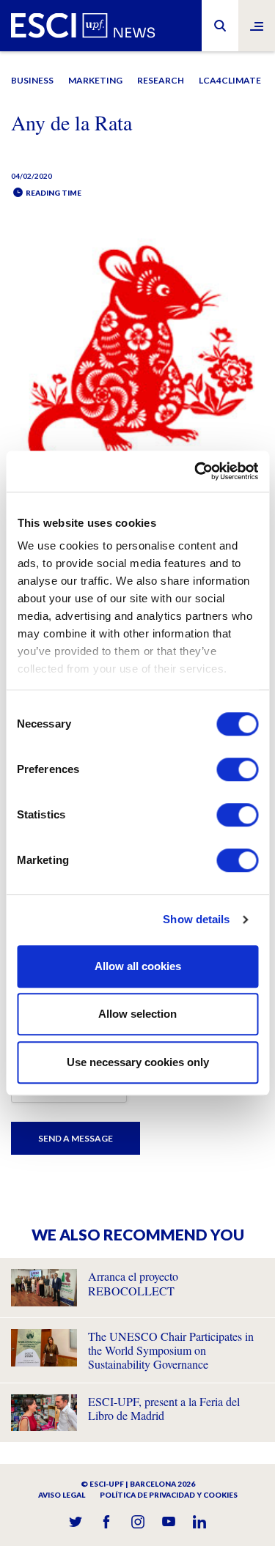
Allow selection (137, 1013)
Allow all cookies (138, 966)
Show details (196, 919)
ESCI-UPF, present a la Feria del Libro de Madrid (164, 1408)
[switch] (237, 769)
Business (32, 80)
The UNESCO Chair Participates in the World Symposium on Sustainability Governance (171, 1350)
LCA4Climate (230, 80)
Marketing (95, 80)
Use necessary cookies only (138, 1062)
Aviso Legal (61, 1494)
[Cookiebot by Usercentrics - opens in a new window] (195, 471)
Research (160, 80)
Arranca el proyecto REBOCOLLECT (133, 1283)
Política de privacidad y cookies (169, 1494)
